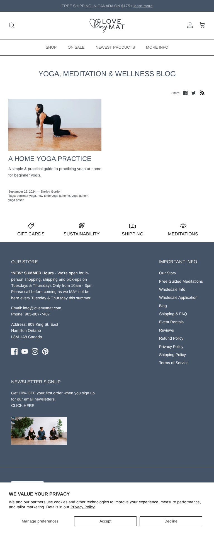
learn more (135, 8)
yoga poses (16, 199)
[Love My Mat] (107, 25)
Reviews (166, 330)
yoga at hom (80, 195)
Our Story (167, 273)
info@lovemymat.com (42, 308)
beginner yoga (26, 195)
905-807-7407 (37, 314)
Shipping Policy (172, 354)
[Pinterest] (45, 351)
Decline (170, 521)
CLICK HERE (22, 405)
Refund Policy (171, 338)
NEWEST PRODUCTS (115, 47)
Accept (105, 521)
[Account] (188, 25)
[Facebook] (14, 351)
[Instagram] (35, 351)
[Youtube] (24, 351)
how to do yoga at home (54, 195)
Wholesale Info (172, 289)
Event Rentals (171, 322)
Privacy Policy (82, 507)
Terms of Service (174, 362)
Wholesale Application (178, 297)
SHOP (51, 47)
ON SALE (76, 47)
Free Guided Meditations (181, 281)
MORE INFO (157, 47)
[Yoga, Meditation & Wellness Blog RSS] (202, 92)
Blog (163, 305)
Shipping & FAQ (173, 314)
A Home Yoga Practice (49, 158)
